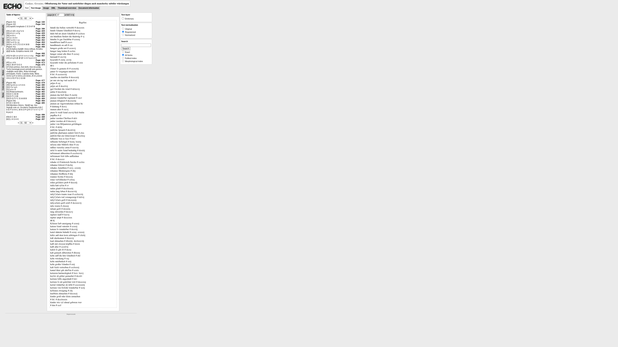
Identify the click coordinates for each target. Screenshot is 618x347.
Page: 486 (40, 115)
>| (73, 15)
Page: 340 (40, 22)
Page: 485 (40, 103)
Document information (89, 8)
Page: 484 (40, 98)
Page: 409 (40, 31)
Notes (3, 72)
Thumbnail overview (67, 8)
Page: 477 (40, 80)
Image (46, 8)
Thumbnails (3, 30)
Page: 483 (40, 92)
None (3, 95)
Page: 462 (40, 40)
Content (3, 41)
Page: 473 (40, 62)
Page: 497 (40, 119)
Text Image (36, 8)
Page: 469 (40, 60)
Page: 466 (40, 47)
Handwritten (3, 61)
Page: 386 (40, 29)
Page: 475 (40, 65)
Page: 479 (40, 83)
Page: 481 (40, 87)
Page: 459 (40, 35)
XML (53, 8)
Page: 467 (40, 56)
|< (53, 15)
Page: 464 (40, 42)
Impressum (71, 314)
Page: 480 (40, 85)
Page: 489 (40, 117)
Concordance (3, 84)
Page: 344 (40, 24)
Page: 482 (40, 89)
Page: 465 (40, 44)
